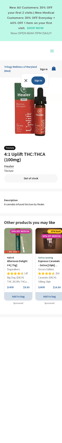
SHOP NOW (35, 28)
